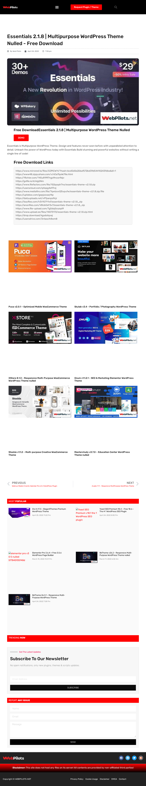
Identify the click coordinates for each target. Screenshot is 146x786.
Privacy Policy (76, 779)
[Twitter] (134, 758)
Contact (122, 779)
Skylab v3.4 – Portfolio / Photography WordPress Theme (105, 306)
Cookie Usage (91, 779)
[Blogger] (141, 758)
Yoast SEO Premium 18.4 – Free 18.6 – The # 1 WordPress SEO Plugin (117, 510)
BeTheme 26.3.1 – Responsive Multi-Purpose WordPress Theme (48, 596)
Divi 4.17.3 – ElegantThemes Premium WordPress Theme (49, 510)
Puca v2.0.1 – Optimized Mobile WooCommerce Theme (38, 306)
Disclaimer (104, 779)
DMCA (114, 779)
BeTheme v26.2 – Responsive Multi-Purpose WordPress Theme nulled (116, 554)
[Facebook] (121, 758)
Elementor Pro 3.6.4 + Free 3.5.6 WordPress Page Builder (46, 554)
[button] (57, 7)
